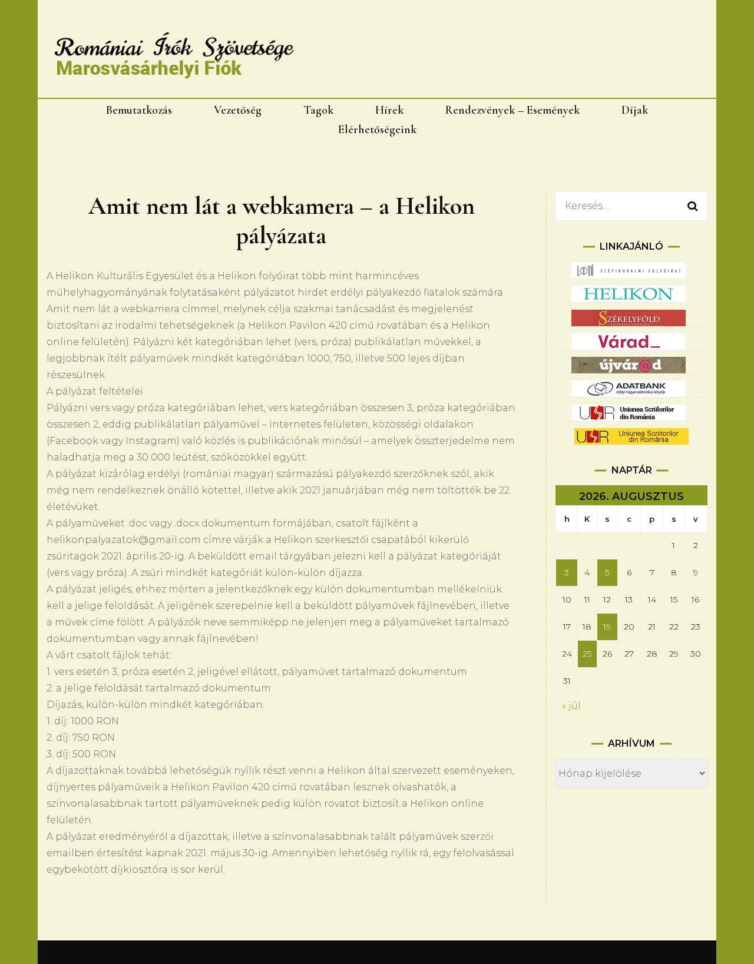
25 (587, 653)
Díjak (634, 110)
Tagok (318, 110)
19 (607, 626)
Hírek (389, 110)
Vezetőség (238, 110)
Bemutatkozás (139, 110)
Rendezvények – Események (512, 110)
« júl (571, 705)
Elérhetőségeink (377, 129)
